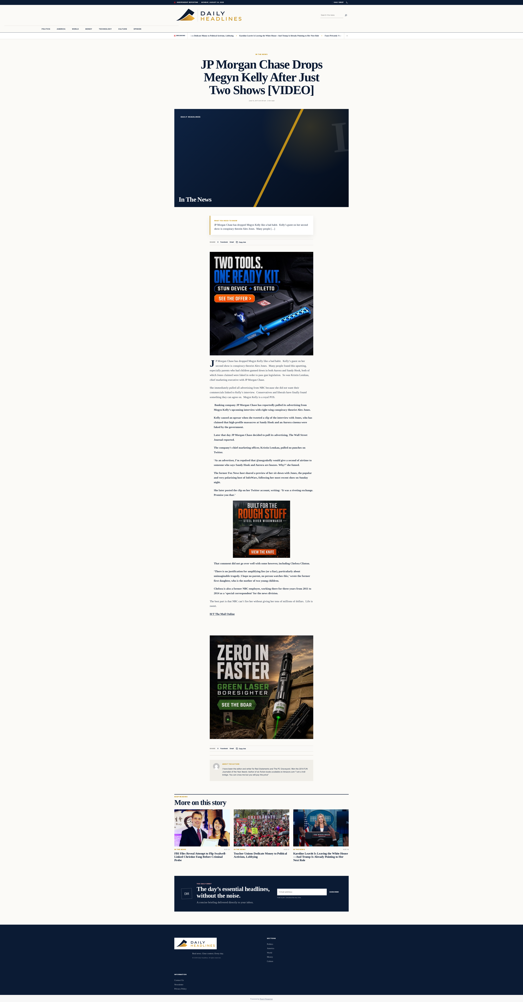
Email (232, 242)
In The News (261, 54)
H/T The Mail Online (222, 613)
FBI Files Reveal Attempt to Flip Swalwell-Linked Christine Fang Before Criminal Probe (200, 857)
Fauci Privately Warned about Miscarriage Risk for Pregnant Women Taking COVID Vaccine (329, 36)
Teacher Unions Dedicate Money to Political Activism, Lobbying (260, 855)
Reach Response (266, 999)
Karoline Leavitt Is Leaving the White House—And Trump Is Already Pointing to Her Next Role (244, 36)
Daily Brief (339, 2)
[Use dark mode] (347, 2)
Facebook (224, 242)
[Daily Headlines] (208, 15)
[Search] (346, 15)
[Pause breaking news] (346, 36)
